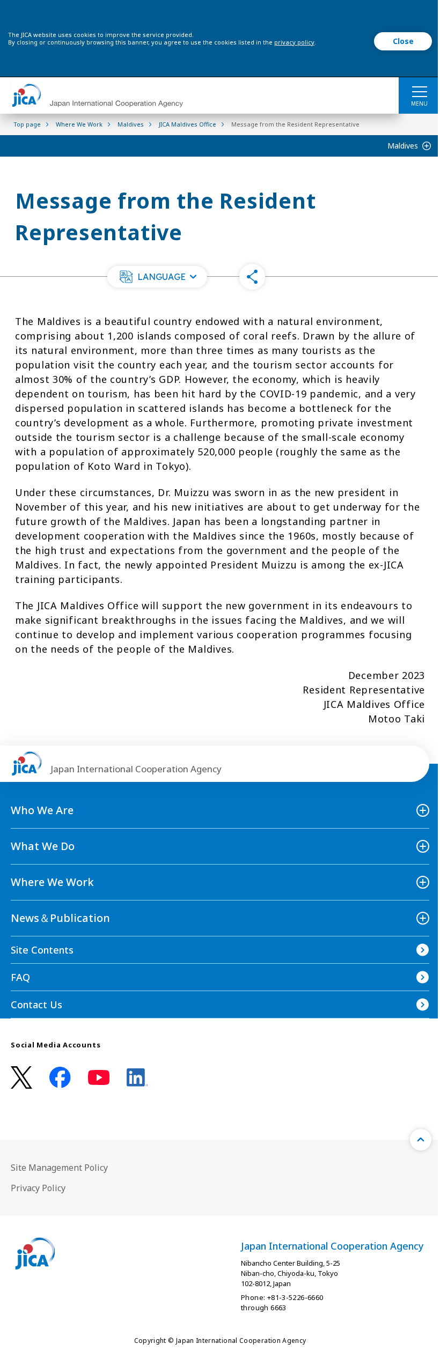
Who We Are (42, 810)
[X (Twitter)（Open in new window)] (21, 1077)
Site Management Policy (59, 1167)
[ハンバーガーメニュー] (419, 91)
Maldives (402, 146)
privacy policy (294, 42)
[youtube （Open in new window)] (98, 1078)
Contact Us (36, 1004)
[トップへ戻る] (420, 1139)
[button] (157, 276)
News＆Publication (60, 918)
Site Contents (42, 949)
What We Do (43, 846)
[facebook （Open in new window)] (60, 1077)
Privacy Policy (38, 1188)
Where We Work (52, 882)
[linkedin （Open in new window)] (137, 1077)
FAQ (20, 977)
